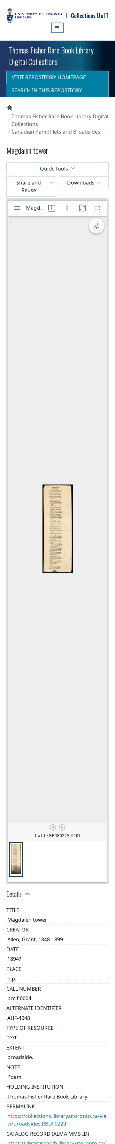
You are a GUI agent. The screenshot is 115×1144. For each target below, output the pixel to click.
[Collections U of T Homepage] (9, 107)
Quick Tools (54, 168)
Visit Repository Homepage (49, 77)
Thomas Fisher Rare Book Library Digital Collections (60, 120)
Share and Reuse (28, 186)
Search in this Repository (47, 90)
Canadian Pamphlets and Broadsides (56, 131)
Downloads (81, 182)
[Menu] (57, 28)
